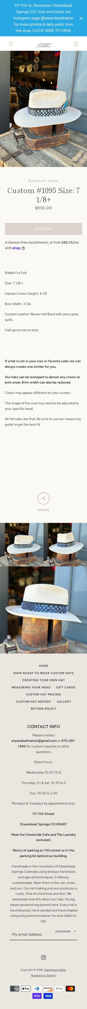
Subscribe (63, 931)
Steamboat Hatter (55, 969)
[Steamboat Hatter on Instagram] (43, 957)
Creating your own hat (43, 680)
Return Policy (43, 708)
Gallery (64, 701)
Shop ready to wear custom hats (43, 673)
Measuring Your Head (31, 687)
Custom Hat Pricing (43, 694)
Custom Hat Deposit (33, 701)
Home (43, 666)
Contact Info (43, 726)
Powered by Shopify (43, 975)
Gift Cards (65, 687)
